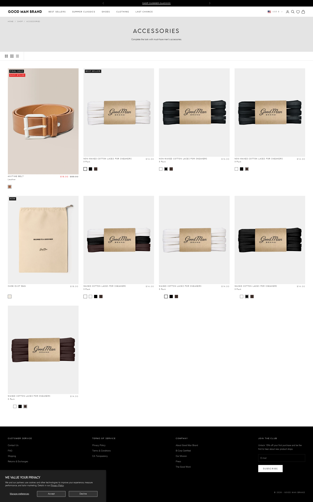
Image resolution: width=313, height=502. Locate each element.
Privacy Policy (57, 485)
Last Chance (144, 12)
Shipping (12, 456)
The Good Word (183, 466)
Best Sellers (57, 12)
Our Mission (181, 456)
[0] (298, 12)
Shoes (106, 12)
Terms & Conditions (101, 450)
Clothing (122, 12)
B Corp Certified (183, 450)
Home (11, 21)
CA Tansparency (100, 456)
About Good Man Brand (187, 445)
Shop (20, 21)
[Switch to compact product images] (17, 56)
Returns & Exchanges (18, 461)
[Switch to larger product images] (6, 56)
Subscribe (270, 468)
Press (178, 461)
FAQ (10, 450)
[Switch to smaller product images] (11, 56)
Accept (51, 493)
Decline (83, 493)
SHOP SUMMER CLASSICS (156, 3)
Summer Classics (83, 12)
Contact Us (13, 445)
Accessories (33, 21)
